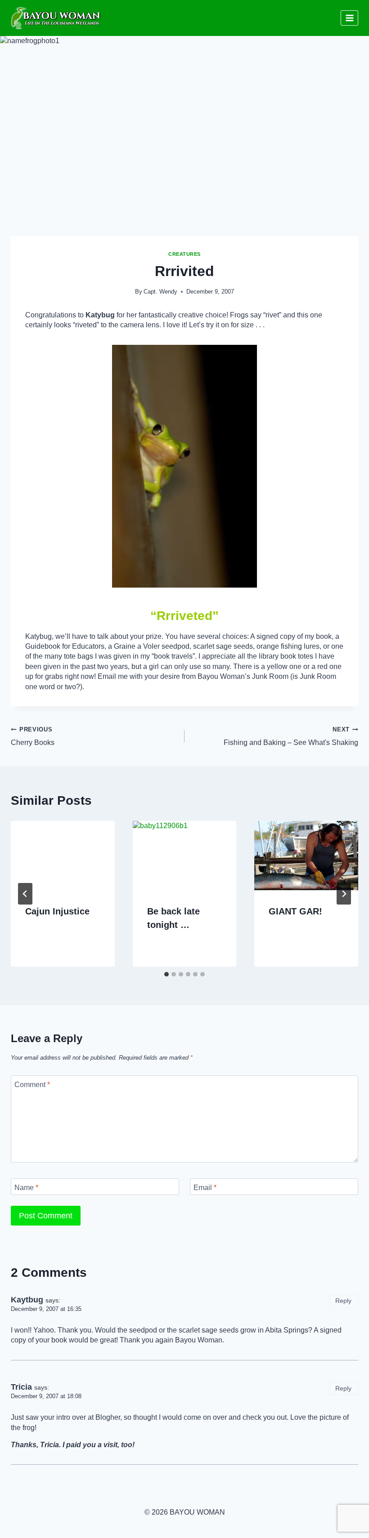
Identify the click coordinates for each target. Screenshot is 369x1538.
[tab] (166, 974)
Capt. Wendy (160, 291)
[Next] (344, 894)
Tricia (21, 1386)
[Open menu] (349, 17)
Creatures (184, 254)
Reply (343, 1300)
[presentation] (63, 855)
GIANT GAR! (295, 911)
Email (205, 1187)
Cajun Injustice (57, 911)
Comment (32, 1084)
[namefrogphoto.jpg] (184, 466)
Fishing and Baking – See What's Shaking (291, 736)
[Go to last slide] (25, 894)
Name (26, 1187)
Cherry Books (32, 736)
